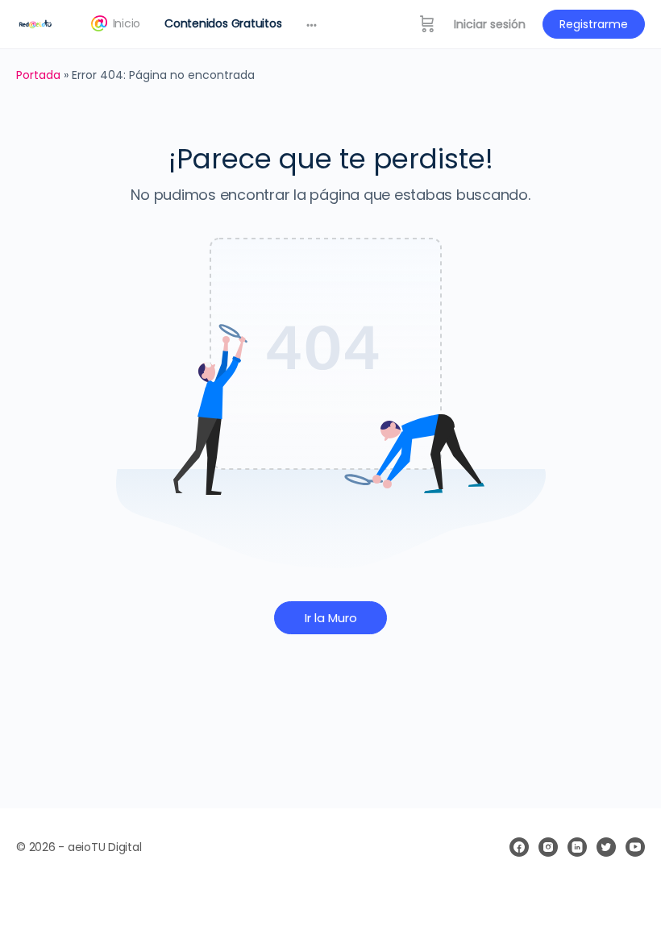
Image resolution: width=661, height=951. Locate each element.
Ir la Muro (331, 617)
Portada (38, 75)
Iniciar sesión (490, 24)
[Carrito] (427, 24)
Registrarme (593, 24)
